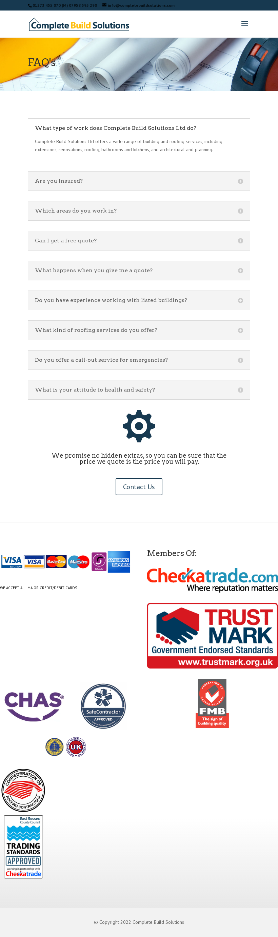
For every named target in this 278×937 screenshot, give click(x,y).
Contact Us (139, 486)
